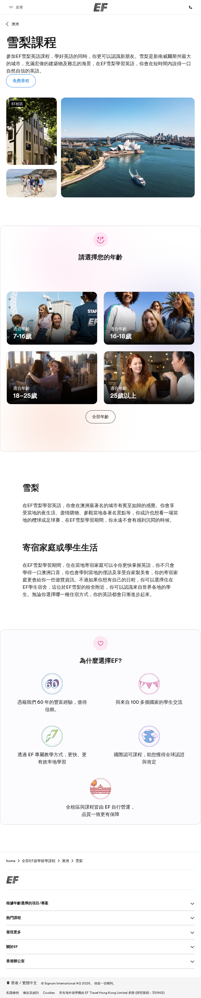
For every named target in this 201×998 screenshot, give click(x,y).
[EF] (100, 7)
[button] (16, 7)
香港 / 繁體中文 (24, 983)
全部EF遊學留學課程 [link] (38, 861)
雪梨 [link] (79, 861)
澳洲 (15, 24)
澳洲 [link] (65, 861)
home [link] (10, 861)
